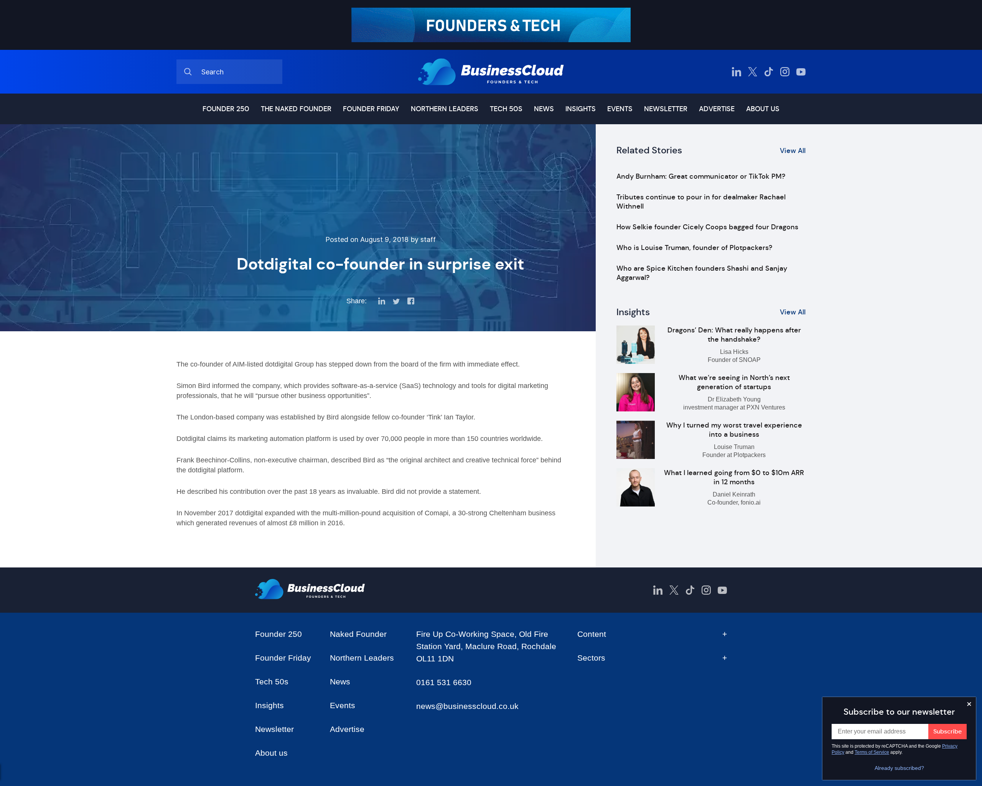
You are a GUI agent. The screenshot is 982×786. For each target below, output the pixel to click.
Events (620, 109)
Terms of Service (872, 752)
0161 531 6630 (443, 682)
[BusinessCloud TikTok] (768, 71)
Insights (580, 109)
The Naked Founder (296, 109)
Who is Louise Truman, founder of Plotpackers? (694, 247)
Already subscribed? (899, 768)
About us (762, 109)
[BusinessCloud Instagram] (784, 71)
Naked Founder (358, 634)
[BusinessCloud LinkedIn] (736, 71)
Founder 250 (226, 109)
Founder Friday (371, 109)
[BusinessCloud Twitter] (752, 71)
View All (793, 150)
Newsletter (665, 109)
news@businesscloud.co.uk (467, 706)
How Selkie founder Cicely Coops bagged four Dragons (707, 227)
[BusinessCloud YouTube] (801, 71)
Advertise (717, 109)
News (544, 109)
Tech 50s (506, 109)
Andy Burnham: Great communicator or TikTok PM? (700, 176)
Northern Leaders (444, 109)
